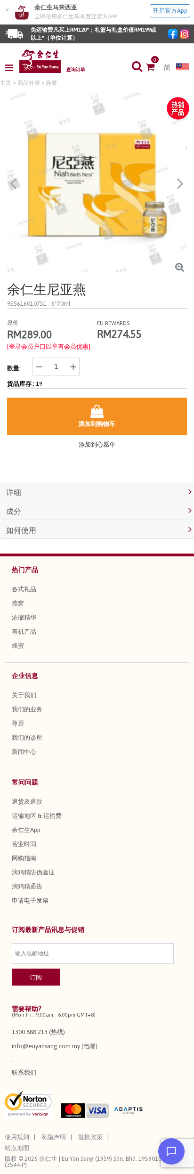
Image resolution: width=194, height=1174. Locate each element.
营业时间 (24, 844)
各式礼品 (24, 589)
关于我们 (24, 695)
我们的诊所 (27, 737)
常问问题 (25, 782)
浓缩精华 (24, 617)
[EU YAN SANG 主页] (40, 61)
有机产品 (24, 631)
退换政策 (90, 1137)
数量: (14, 368)
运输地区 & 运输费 (37, 815)
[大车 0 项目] (154, 68)
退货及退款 (27, 801)
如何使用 (21, 530)
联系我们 (24, 1072)
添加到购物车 (97, 423)
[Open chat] (171, 1151)
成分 (13, 511)
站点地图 (17, 1147)
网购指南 (24, 858)
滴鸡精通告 (27, 886)
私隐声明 (53, 1137)
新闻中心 (24, 751)
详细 (13, 492)
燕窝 (18, 603)
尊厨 (18, 723)
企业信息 (25, 675)
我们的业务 (27, 709)
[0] (154, 68)
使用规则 (17, 1137)
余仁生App (26, 829)
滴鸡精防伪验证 (33, 872)
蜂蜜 (18, 645)
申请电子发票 (30, 900)
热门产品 (25, 569)
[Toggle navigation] (12, 68)
